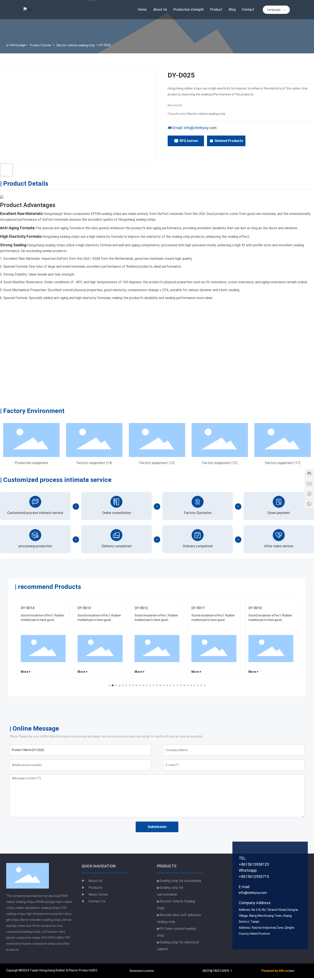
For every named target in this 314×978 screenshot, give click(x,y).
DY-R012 (141, 608)
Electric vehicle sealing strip (76, 45)
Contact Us (94, 901)
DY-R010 (255, 608)
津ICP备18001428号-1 (217, 970)
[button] (109, 685)
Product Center (40, 45)
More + (26, 671)
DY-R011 (198, 608)
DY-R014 (27, 608)
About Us (92, 881)
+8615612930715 (254, 876)
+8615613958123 (254, 864)
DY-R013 (84, 608)
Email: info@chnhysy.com (195, 128)
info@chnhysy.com (253, 893)
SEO (94, 970)
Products (95, 888)
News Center (95, 894)
